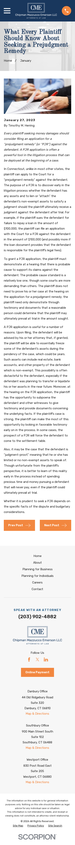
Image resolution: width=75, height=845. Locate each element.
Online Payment (37, 672)
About (37, 562)
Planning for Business (37, 569)
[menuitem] (18, 826)
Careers (37, 582)
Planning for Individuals (37, 576)
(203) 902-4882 (37, 616)
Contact (37, 589)
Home (37, 556)
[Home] (36, 10)
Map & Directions (37, 713)
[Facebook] (29, 659)
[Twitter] (37, 659)
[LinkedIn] (46, 659)
